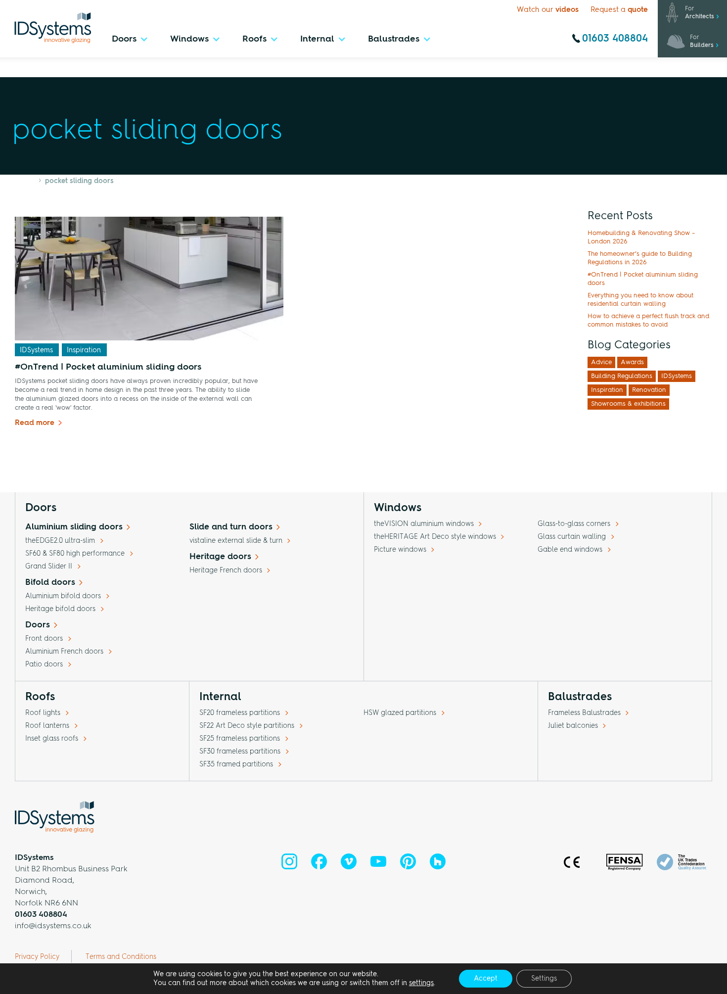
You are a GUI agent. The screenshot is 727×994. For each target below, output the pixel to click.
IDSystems (36, 350)
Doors (37, 625)
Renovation (649, 390)
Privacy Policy (37, 956)
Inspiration (84, 350)
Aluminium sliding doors (74, 527)
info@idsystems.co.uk (53, 926)
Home (25, 181)
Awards (632, 362)
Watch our (548, 10)
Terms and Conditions (121, 956)
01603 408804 (615, 39)
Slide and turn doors (231, 527)
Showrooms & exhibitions (628, 404)
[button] (130, 41)
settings (421, 983)
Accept (486, 978)
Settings (544, 978)
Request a (619, 10)
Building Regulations (621, 376)
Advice (601, 362)
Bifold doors (50, 582)
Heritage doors (220, 557)
